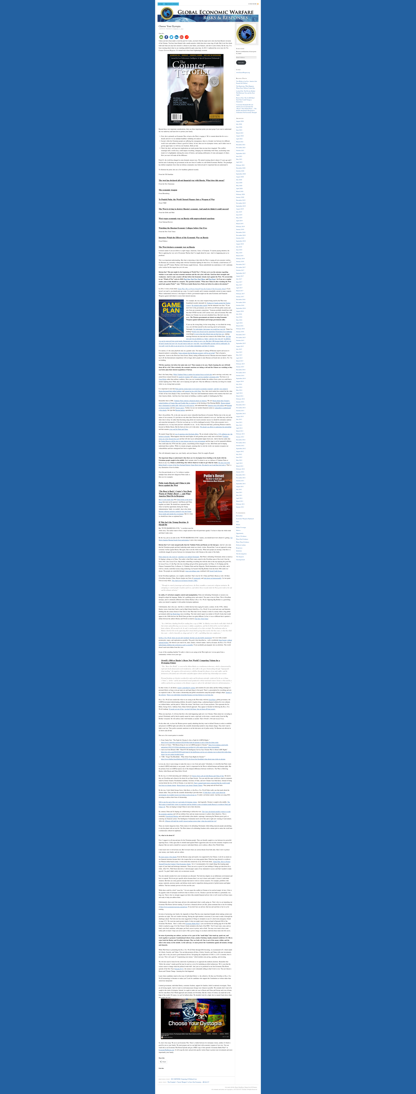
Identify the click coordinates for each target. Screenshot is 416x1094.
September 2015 (241, 343)
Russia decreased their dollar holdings (170, 391)
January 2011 (240, 507)
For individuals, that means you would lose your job (209, 329)
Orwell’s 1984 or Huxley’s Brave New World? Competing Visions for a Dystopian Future (190, 661)
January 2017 (240, 296)
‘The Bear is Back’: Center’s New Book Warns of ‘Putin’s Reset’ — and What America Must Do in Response (175, 493)
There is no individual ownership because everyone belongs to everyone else (190, 695)
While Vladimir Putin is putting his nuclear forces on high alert (192, 374)
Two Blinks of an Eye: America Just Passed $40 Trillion (246, 82)
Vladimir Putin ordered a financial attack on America (190, 401)
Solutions (239, 551)
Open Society (223, 640)
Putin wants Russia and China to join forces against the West (174, 484)
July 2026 (239, 124)
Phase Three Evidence (242, 542)
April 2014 (239, 393)
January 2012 (240, 472)
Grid (237, 522)
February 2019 (240, 226)
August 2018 (240, 244)
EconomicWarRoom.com (166, 1050)
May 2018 (239, 253)
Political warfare (241, 545)
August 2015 (240, 346)
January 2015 (240, 367)
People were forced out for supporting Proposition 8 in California (212, 332)
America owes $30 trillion (216, 405)
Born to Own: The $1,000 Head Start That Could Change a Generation (245, 100)
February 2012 (240, 469)
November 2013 (241, 408)
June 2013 (239, 422)
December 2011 (240, 475)
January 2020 (240, 197)
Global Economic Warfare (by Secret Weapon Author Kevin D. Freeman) (208, 14)
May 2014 (239, 390)
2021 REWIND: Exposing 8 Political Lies (184, 1079)
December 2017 (240, 264)
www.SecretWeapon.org (243, 72)
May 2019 (239, 218)
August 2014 (240, 381)
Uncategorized (240, 560)
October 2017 (240, 270)
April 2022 (239, 139)
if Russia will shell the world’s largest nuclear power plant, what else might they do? (191, 821)
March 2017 (239, 291)
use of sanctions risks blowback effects (187, 434)
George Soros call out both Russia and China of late (208, 776)
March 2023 (239, 133)
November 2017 (241, 267)
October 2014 (240, 375)
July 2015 (239, 349)
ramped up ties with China (193, 391)
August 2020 (240, 177)
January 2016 (240, 332)
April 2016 (239, 323)
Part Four (212, 279)
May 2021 (239, 159)
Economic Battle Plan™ (192, 923)
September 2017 (241, 273)
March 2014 (239, 396)
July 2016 (239, 314)
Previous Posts (171, 4)
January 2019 (240, 229)
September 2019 (241, 206)
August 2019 (240, 209)
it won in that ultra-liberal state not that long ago (209, 334)
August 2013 (240, 416)
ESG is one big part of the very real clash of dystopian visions (178, 802)
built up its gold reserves (186, 405)
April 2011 (239, 498)
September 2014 (241, 378)
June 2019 (239, 215)
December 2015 (240, 334)
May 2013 (239, 425)
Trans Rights (162, 379)
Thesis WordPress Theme (241, 1087)
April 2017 (239, 288)
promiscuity (197, 578)
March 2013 (239, 431)
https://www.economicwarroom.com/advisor (173, 907)
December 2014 (240, 370)
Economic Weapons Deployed (245, 519)
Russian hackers (180, 410)
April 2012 (239, 463)
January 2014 (240, 402)
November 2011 (241, 478)
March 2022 (239, 142)
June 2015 (239, 352)
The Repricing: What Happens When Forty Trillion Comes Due (245, 87)
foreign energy (180, 408)
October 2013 (240, 411)
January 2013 (240, 437)
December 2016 (240, 299)
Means (238, 524)
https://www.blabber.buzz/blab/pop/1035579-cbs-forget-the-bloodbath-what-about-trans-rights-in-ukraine (193, 759)
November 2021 (241, 147)
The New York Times (201, 619)
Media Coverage (241, 527)
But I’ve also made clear (166, 499)
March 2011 (239, 501)
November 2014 (241, 373)
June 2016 (239, 317)
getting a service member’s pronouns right (206, 377)
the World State (175, 614)
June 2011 (239, 492)
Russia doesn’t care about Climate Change (189, 785)
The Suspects (240, 557)
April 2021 (239, 162)
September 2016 (241, 308)
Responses (239, 548)
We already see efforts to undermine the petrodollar (215, 427)
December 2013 (240, 405)
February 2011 (240, 504)
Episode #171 (179, 969)
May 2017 (239, 285)
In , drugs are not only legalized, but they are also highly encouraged (185, 638)
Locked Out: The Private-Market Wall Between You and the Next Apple (245, 93)
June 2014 (239, 387)
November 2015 (241, 337)
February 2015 (240, 364)
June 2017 (239, 282)
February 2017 (240, 294)
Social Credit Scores (216, 571)
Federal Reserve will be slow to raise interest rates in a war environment (183, 441)
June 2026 (239, 127)
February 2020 (240, 194)
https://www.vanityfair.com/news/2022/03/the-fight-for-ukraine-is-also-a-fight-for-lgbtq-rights (189, 742)
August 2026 (240, 121)
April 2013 (239, 428)
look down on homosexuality (212, 578)
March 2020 (239, 191)
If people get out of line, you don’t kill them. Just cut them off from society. (192, 709)
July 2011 (239, 489)
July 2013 (239, 419)
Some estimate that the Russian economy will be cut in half (196, 353)
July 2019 (239, 212)
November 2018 (241, 235)
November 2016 (241, 302)
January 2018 (240, 261)
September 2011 (241, 484)
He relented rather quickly (200, 305)
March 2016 (239, 326)
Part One (187, 279)
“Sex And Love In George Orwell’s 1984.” (185, 580)
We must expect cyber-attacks (168, 857)
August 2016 (240, 311)
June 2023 (239, 130)
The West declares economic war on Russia (177, 247)
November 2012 (241, 443)
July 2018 (239, 247)
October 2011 (240, 481)
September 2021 (241, 153)
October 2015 (240, 340)
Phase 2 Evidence (241, 536)
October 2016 (240, 305)
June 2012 (239, 457)
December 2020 (240, 168)
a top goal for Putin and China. (178, 429)
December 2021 (240, 145)
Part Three (201, 279)
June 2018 (239, 250)
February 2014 (240, 399)
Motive (238, 530)
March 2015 (239, 361)
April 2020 (239, 188)
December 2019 (240, 200)
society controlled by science (186, 688)
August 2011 (240, 486)
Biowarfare (239, 516)
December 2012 (240, 440)
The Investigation (241, 554)
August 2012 (240, 451)
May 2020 (239, 185)
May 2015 (239, 355)
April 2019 (239, 221)
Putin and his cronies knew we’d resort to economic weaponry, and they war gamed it (201, 389)
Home (161, 4)
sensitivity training (184, 377)
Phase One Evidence (242, 539)
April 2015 (239, 358)
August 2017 (240, 276)
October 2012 (240, 446)
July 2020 (239, 180)
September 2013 (241, 413)
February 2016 (240, 329)
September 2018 (241, 241)
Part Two (194, 279)
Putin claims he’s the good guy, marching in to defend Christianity (179, 557)
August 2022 (240, 136)
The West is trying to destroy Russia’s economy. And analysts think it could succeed (194, 208)
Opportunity (239, 533)
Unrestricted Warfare (171, 816)
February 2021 (240, 165)
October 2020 (240, 171)
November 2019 (241, 203)
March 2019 (239, 223)
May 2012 (239, 460)
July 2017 (239, 279)
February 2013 (240, 434)
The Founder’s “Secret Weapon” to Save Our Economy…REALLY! (188, 1082)
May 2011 (239, 495)
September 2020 (241, 174)
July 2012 (239, 454)
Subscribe (252, 4)
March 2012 (239, 466)
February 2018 (240, 258)
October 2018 (240, 238)
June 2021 (239, 156)
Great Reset (212, 700)
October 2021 (240, 150)
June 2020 (239, 183)
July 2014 (239, 384)
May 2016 (239, 320)
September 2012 (241, 448)
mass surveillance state (193, 571)
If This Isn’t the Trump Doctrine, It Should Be (173, 523)
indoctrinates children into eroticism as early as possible (176, 645)
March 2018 (239, 256)
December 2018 (240, 232)
